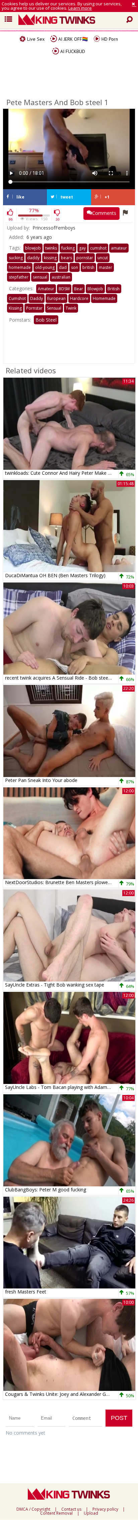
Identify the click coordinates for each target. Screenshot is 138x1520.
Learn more (80, 8)
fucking (68, 248)
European (56, 298)
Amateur (46, 289)
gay (82, 248)
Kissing (15, 308)
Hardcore (79, 298)
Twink (71, 308)
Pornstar (34, 308)
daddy (33, 258)
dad (63, 267)
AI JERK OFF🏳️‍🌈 (72, 39)
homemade (20, 267)
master (105, 267)
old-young (45, 267)
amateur (119, 248)
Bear (78, 289)
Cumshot (17, 298)
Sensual (54, 308)
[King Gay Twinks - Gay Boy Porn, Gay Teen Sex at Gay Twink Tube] (74, 20)
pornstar (84, 258)
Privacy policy (105, 1509)
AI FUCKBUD (72, 51)
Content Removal (56, 1513)
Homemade (104, 298)
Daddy (36, 298)
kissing (50, 258)
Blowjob (95, 289)
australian (61, 277)
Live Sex (35, 39)
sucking (16, 258)
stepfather (18, 277)
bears (66, 258)
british (88, 267)
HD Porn (109, 39)
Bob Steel (46, 320)
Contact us (71, 1509)
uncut (102, 258)
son (74, 267)
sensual (40, 277)
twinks (51, 248)
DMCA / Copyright (33, 1509)
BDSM (64, 289)
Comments (104, 213)
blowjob (33, 248)
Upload (91, 1513)
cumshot (98, 248)
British (114, 289)
